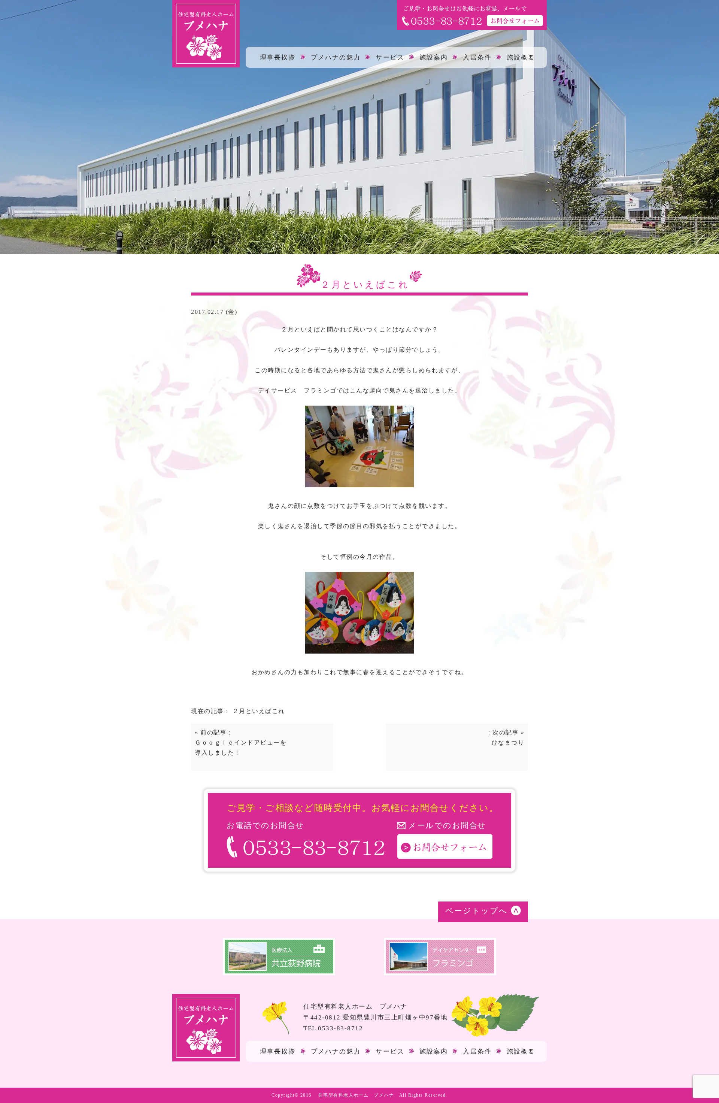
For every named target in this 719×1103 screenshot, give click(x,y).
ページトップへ (476, 910)
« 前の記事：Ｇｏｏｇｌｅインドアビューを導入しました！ (240, 742)
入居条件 (477, 57)
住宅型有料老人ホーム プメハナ (356, 1095)
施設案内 (433, 57)
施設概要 (521, 57)
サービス (390, 57)
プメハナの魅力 (336, 57)
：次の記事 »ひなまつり (505, 737)
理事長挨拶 (278, 57)
